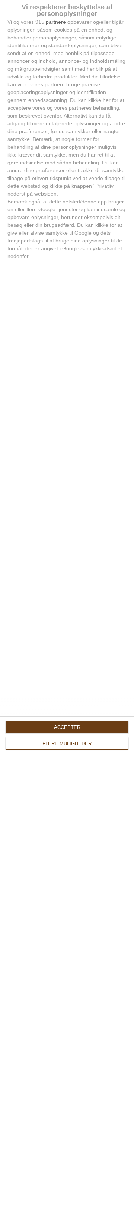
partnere (56, 22)
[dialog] (67, 604)
